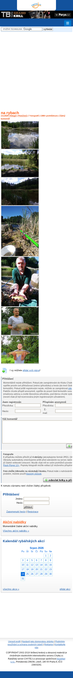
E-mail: (44, 411)
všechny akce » (11, 589)
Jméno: (19, 498)
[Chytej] (36, 5)
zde (70, 388)
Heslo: (4, 411)
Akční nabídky (14, 522)
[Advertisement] (36, 69)
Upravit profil (14, 641)
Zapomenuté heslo (15, 511)
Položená (22, 116)
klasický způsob (33, 474)
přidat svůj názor (31, 370)
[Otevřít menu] (67, 23)
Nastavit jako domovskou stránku (38, 641)
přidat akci (65, 589)
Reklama (48, 644)
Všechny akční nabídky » (16, 531)
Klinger (13, 116)
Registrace (32, 511)
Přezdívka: (4, 405)
